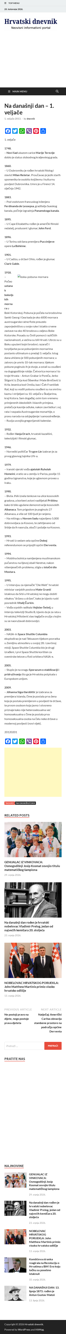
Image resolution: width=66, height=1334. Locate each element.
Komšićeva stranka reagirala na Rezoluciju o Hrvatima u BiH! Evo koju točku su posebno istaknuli (44, 1266)
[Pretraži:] (33, 1046)
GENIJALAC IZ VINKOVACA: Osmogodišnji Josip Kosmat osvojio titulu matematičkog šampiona (32, 866)
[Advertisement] (33, 62)
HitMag (39, 1329)
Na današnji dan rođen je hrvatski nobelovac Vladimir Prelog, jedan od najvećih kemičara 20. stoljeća (28, 926)
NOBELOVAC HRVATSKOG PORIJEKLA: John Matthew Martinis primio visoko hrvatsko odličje (31, 986)
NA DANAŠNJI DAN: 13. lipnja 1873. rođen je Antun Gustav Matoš (44, 1291)
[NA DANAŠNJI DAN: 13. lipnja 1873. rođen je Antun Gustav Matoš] (15, 1287)
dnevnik (31, 118)
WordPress (24, 1329)
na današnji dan (25, 803)
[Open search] (57, 91)
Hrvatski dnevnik (34, 1324)
